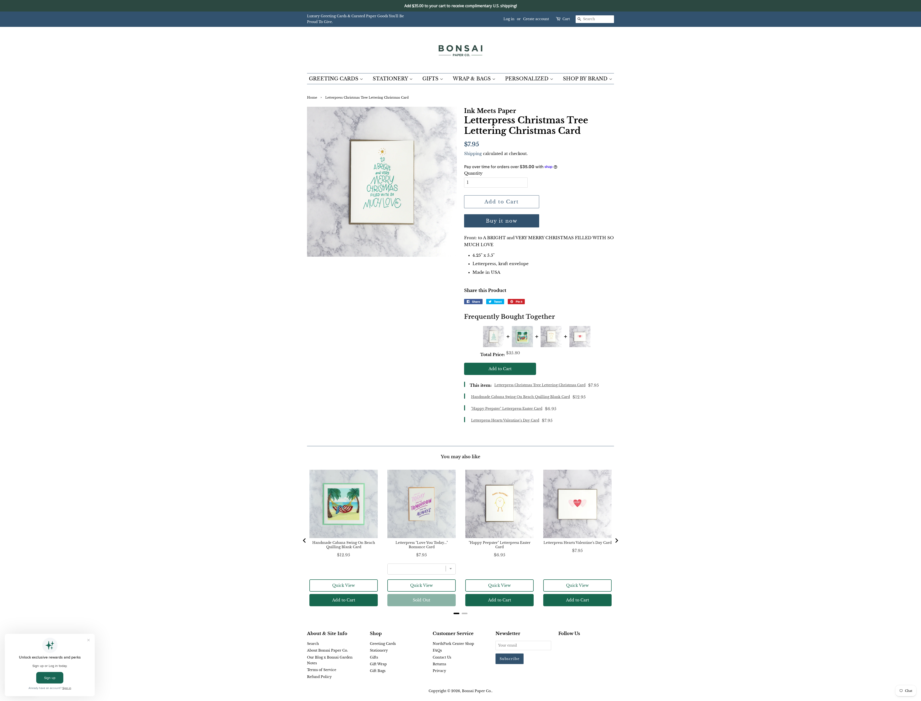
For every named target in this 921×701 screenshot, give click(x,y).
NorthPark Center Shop (453, 644)
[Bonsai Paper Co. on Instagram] (576, 644)
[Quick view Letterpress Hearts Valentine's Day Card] (580, 336)
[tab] (456, 613)
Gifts (374, 657)
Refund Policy (319, 677)
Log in (508, 19)
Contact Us (442, 657)
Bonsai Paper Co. (477, 691)
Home (312, 97)
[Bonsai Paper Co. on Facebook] (561, 644)
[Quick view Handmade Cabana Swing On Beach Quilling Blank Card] (522, 336)
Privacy (439, 671)
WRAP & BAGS (472, 79)
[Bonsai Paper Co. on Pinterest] (569, 644)
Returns (439, 664)
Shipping (473, 153)
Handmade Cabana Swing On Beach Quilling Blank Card (520, 397)
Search (313, 644)
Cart (566, 19)
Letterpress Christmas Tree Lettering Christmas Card (539, 385)
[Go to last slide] (304, 540)
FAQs (437, 650)
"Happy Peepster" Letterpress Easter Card (506, 408)
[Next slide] (616, 540)
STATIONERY (391, 79)
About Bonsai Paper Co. (327, 650)
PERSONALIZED (527, 79)
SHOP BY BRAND (586, 79)
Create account (536, 19)
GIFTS (431, 79)
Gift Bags (377, 671)
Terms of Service (321, 670)
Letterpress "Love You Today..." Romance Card (422, 545)
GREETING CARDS (334, 79)
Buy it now (501, 221)
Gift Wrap (378, 664)
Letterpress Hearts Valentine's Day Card (505, 420)
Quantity (473, 173)
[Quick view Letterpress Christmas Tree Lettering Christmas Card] (494, 336)
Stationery (379, 650)
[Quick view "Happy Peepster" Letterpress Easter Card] (551, 336)
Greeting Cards (383, 644)
